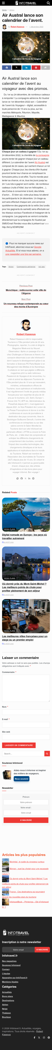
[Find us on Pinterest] (49, 1037)
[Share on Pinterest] (36, 67)
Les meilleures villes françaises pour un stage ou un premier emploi (24, 637)
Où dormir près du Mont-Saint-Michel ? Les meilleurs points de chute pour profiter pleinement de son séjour (24, 587)
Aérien (11, 10)
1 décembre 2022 (36, 26)
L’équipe (6, 973)
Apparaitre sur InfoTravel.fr (14, 977)
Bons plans (9, 529)
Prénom (26, 796)
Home (4, 10)
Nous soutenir (21, 778)
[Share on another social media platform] (45, 67)
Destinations (8, 1000)
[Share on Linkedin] (26, 67)
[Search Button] (48, 3)
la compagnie (42, 155)
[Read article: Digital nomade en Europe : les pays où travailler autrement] (26, 515)
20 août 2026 (8, 644)
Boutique (6, 1017)
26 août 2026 (8, 542)
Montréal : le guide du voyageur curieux (27, 861)
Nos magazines (9, 961)
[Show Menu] (3, 3)
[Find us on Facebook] (34, 1037)
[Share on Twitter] (16, 67)
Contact (6, 969)
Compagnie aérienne (26, 266)
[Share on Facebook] (6, 67)
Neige (4, 1008)
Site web (6, 731)
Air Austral (40, 162)
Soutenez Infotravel (11, 965)
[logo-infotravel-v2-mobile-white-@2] (16, 932)
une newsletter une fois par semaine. (23, 254)
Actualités (7, 992)
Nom (5, 706)
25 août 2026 (8, 595)
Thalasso (6, 1012)
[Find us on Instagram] (44, 1037)
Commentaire (9, 672)
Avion (11, 266)
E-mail (6, 719)
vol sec (42, 266)
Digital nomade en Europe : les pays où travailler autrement (24, 536)
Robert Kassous (17, 26)
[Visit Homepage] (26, 3)
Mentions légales (10, 981)
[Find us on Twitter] (39, 1037)
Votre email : (26, 807)
